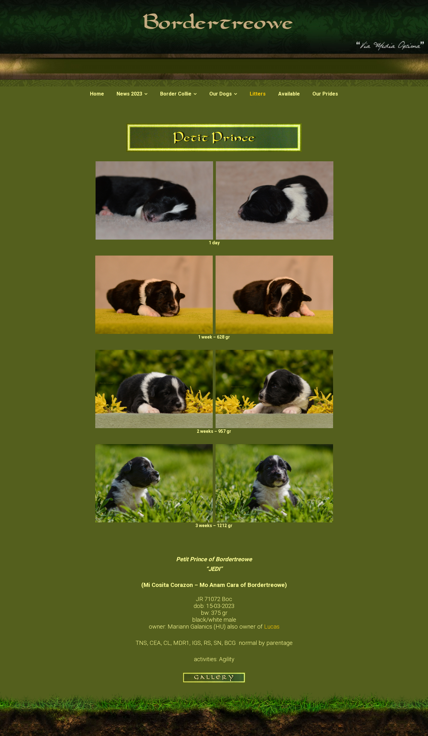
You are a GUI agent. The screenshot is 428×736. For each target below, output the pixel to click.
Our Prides (325, 94)
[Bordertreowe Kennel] (214, 84)
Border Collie (175, 94)
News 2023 (129, 94)
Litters (258, 94)
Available (289, 94)
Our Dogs (220, 94)
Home (97, 94)
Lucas (271, 626)
